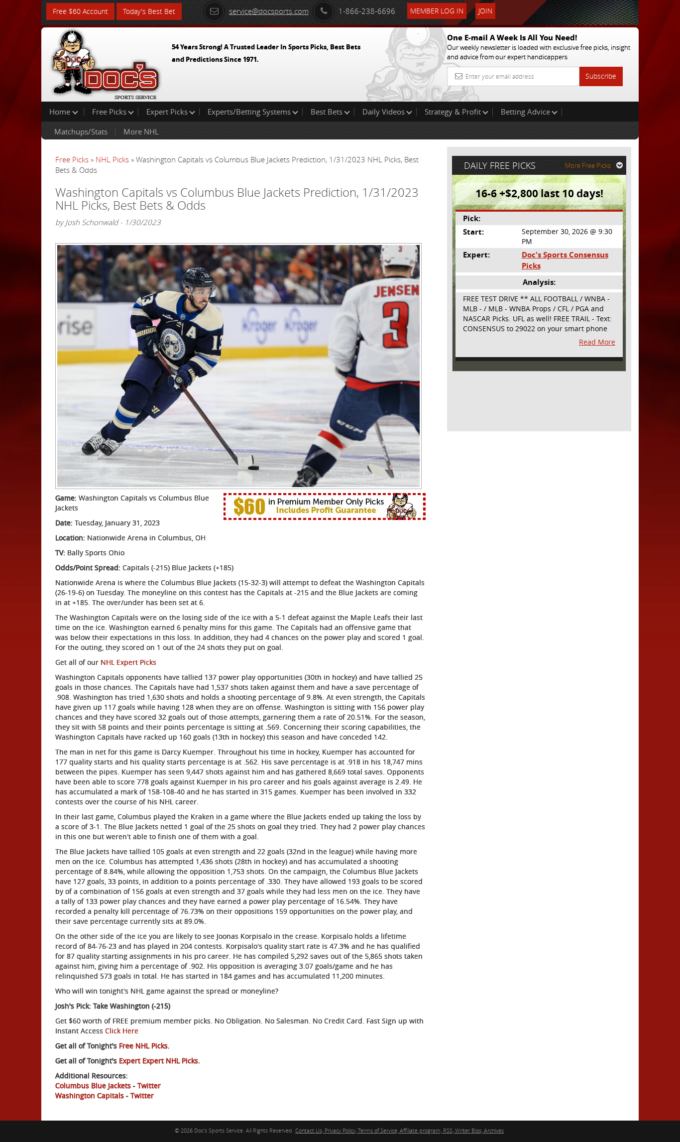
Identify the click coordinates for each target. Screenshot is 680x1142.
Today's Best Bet (149, 11)
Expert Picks (167, 112)
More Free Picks (588, 165)
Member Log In (436, 10)
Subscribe (600, 76)
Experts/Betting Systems (249, 112)
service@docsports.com (269, 11)
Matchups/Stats (81, 131)
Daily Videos (383, 112)
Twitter (149, 1085)
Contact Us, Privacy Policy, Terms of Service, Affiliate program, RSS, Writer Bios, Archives (399, 1130)
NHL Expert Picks (128, 662)
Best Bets (326, 112)
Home (60, 112)
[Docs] (105, 62)
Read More (597, 342)
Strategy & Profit (453, 112)
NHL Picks (112, 159)
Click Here (121, 1030)
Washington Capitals (89, 1095)
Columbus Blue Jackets (93, 1085)
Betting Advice (525, 112)
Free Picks (109, 112)
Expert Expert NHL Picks (158, 1060)
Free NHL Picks (143, 1045)
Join (485, 10)
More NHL (141, 131)
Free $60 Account (80, 11)
